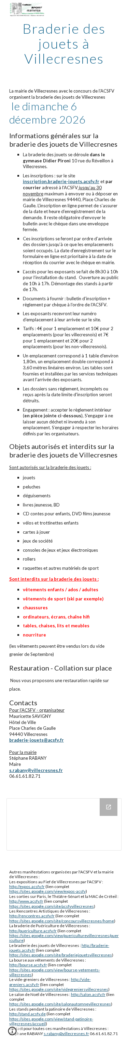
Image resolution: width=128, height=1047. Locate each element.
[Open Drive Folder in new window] (108, 807)
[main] (64, 43)
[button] (12, 1033)
